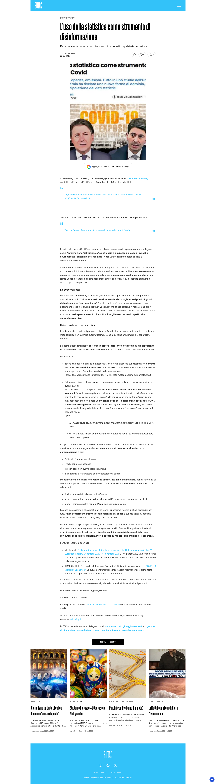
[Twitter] (115, 765)
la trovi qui (75, 619)
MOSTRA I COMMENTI (108, 642)
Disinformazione (76, 702)
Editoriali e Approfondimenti (121, 702)
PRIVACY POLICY (100, 772)
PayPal (116, 604)
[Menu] (179, 5)
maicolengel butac (67, 53)
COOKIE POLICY (117, 772)
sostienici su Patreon (96, 604)
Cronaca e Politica (38, 702)
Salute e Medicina (156, 702)
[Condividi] (134, 54)
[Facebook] (108, 765)
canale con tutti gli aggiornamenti (123, 626)
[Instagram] (100, 765)
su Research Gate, (138, 178)
